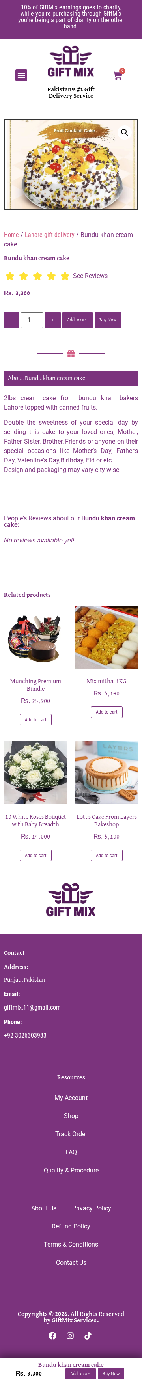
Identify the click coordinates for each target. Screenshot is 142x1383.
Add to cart (77, 320)
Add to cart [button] (36, 720)
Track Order (71, 1134)
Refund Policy (71, 1226)
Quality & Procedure (71, 1170)
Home (11, 235)
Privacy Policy (91, 1208)
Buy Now (107, 320)
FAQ (71, 1152)
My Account (71, 1098)
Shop (71, 1116)
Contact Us (71, 1262)
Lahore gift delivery (50, 235)
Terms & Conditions (71, 1244)
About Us (43, 1208)
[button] (21, 75)
